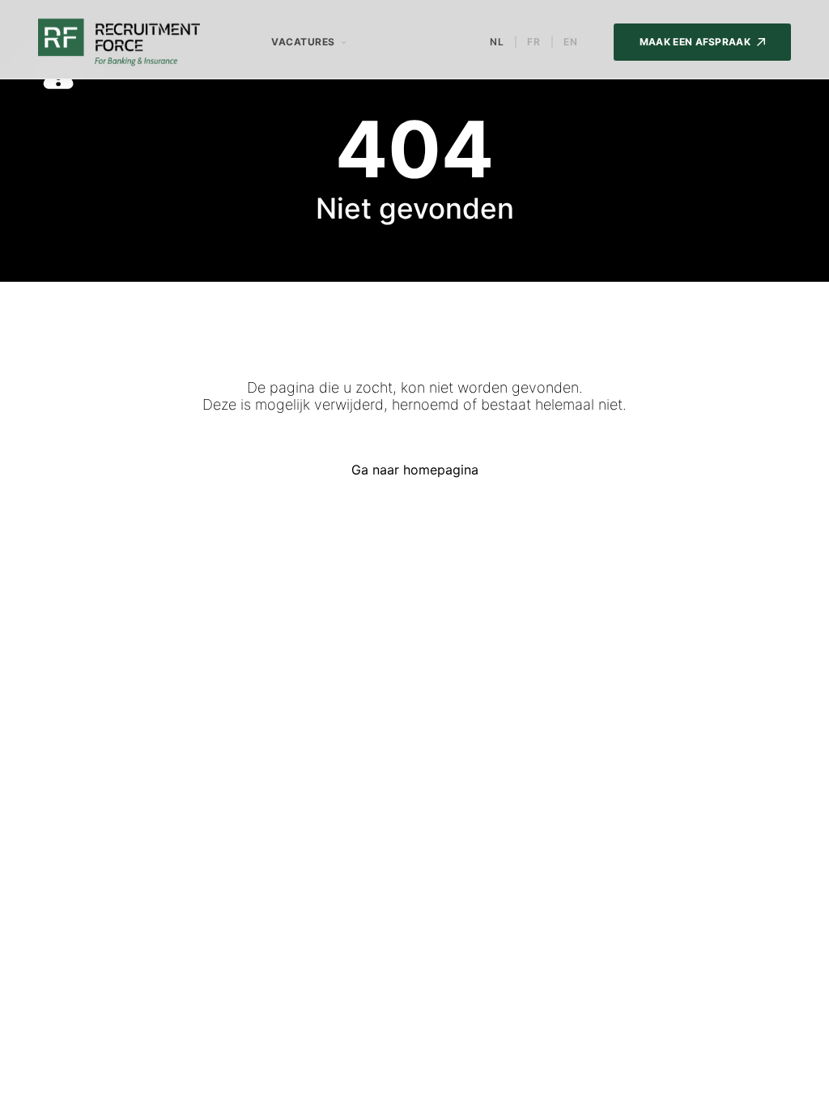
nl (497, 42)
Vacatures (303, 42)
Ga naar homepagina (414, 470)
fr (534, 42)
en (570, 42)
